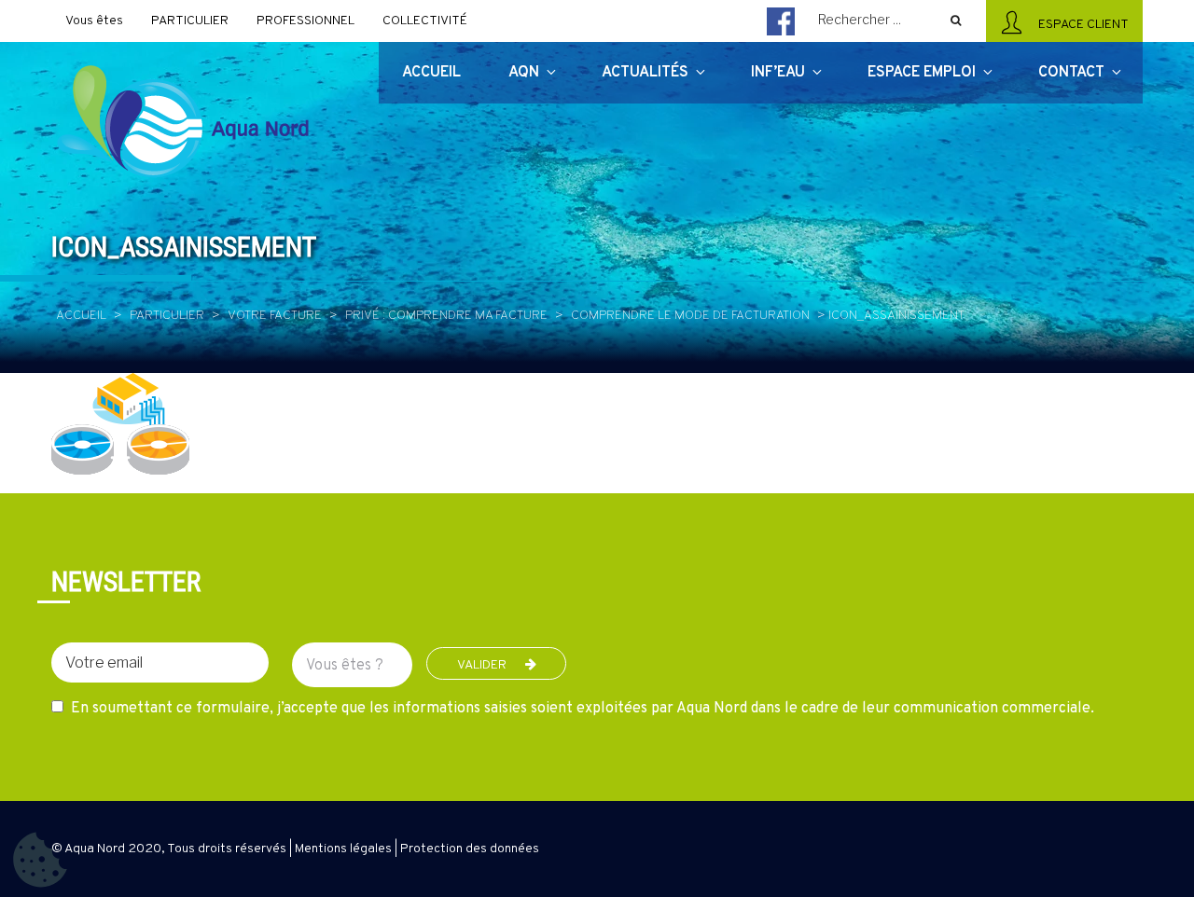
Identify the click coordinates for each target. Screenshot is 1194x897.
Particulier (167, 316)
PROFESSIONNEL (305, 21)
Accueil (81, 316)
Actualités (645, 72)
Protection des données (469, 849)
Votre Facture (275, 316)
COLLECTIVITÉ (424, 21)
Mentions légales (343, 849)
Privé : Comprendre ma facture (446, 316)
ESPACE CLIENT (1081, 25)
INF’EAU (778, 72)
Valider (482, 665)
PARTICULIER (190, 21)
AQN (523, 72)
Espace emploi (922, 72)
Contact (1071, 72)
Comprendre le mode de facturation (690, 316)
